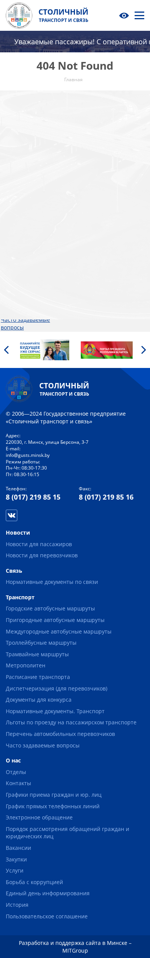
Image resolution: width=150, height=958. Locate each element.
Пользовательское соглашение (94, 270)
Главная (12, 108)
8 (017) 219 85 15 (33, 497)
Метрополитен (20, 221)
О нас (77, 131)
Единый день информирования (94, 248)
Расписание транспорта (33, 229)
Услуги (79, 229)
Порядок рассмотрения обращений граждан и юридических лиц (101, 199)
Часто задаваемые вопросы (43, 745)
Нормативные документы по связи (52, 581)
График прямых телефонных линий (53, 806)
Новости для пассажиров (34, 123)
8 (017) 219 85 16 (106, 497)
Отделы (80, 138)
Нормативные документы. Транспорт (31, 263)
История (81, 259)
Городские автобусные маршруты (50, 608)
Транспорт (15, 146)
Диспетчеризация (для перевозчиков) (31, 240)
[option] (43, 349)
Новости (13, 116)
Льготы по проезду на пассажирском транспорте (30, 282)
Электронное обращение (103, 183)
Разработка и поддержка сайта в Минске (73, 942)
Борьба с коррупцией (99, 236)
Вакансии (83, 214)
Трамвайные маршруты (32, 214)
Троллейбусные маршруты (21, 202)
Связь (78, 108)
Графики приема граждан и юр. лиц (54, 794)
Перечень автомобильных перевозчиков (22, 304)
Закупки (81, 221)
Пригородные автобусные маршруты (31, 172)
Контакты (83, 146)
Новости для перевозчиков (19, 134)
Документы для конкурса (34, 252)
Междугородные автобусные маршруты (31, 187)
